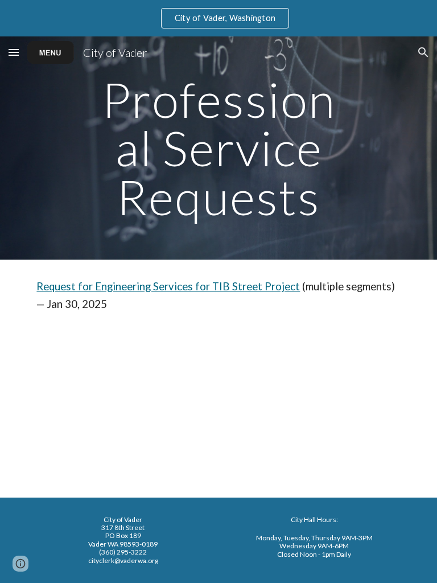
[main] (218, 148)
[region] (218, 18)
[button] (13, 52)
